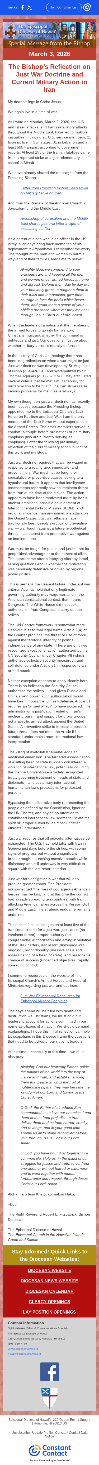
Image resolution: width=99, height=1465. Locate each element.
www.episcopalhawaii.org (23, 1348)
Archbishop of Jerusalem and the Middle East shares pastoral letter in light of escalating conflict (54, 223)
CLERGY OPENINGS (49, 1302)
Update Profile (42, 1433)
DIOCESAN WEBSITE (49, 1270)
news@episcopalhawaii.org (24, 1353)
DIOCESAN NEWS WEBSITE (49, 1281)
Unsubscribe (21, 1433)
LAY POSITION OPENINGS (49, 1312)
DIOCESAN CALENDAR (49, 1291)
